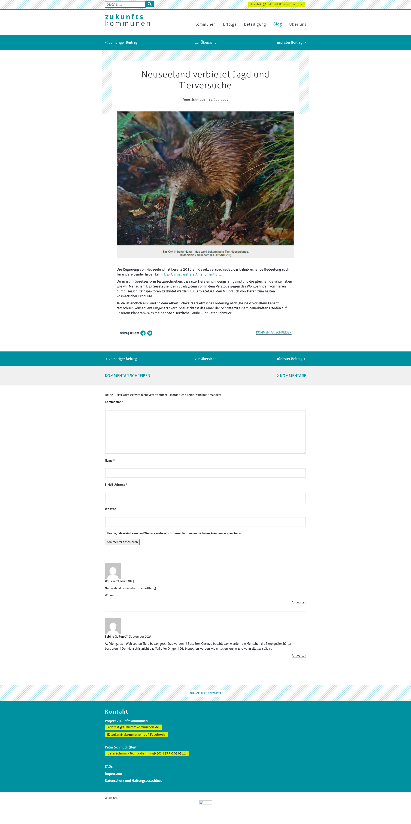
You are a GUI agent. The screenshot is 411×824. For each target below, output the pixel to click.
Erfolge (230, 24)
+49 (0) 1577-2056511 (168, 753)
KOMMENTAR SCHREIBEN (274, 332)
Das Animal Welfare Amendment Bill (192, 274)
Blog (277, 24)
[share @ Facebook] (143, 333)
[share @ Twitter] (149, 333)
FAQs (109, 767)
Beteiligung (255, 24)
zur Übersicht (205, 42)
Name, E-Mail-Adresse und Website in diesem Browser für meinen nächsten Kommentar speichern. (174, 533)
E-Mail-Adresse (116, 485)
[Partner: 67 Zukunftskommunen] (205, 809)
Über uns (297, 24)
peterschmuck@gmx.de (125, 753)
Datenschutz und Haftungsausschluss (133, 781)
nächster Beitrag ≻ (291, 42)
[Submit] (150, 4)
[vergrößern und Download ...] (205, 184)
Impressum (113, 774)
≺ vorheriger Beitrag (121, 42)
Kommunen (205, 24)
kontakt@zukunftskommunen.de (276, 4)
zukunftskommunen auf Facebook (137, 735)
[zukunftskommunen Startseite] (127, 20)
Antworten (299, 602)
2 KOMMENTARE (291, 375)
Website (110, 509)
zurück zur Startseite (205, 693)
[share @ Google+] (156, 333)
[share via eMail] (163, 333)
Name (110, 460)
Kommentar (114, 402)
